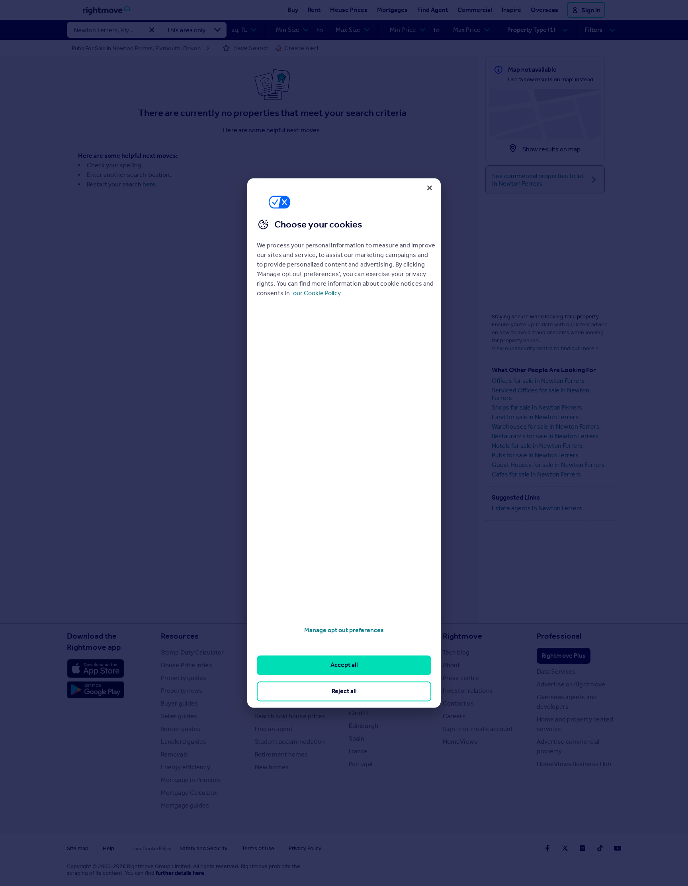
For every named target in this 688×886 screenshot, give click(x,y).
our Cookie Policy (317, 293)
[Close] (429, 187)
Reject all (344, 691)
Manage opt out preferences (344, 630)
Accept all (344, 665)
